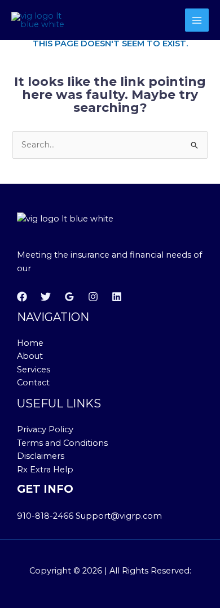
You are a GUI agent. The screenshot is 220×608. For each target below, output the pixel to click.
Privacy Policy (45, 429)
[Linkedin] (117, 297)
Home (30, 343)
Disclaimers (40, 456)
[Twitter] (46, 297)
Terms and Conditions (62, 443)
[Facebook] (22, 297)
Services (33, 369)
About (30, 356)
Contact (33, 382)
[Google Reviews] (69, 297)
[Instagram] (93, 297)
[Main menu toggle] (197, 20)
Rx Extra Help (45, 469)
